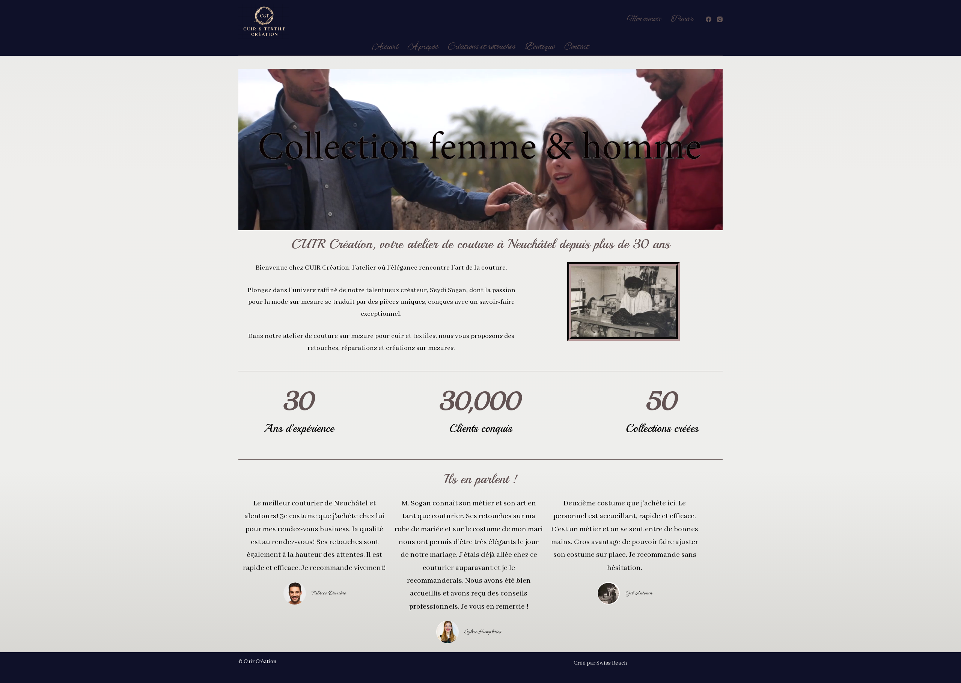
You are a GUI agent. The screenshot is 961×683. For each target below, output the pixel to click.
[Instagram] (720, 19)
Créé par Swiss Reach (600, 663)
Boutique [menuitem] (540, 47)
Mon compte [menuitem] (644, 19)
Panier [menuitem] (682, 19)
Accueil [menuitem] (385, 47)
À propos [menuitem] (423, 47)
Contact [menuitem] (576, 47)
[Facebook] (708, 19)
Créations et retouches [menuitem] (482, 47)
